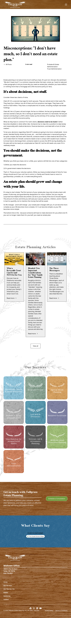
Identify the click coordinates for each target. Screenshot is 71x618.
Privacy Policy (49, 610)
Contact (6, 599)
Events (6, 592)
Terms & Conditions (61, 610)
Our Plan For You (9, 589)
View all (35, 346)
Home (5, 582)
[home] (15, 4)
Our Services (8, 585)
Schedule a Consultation (56, 499)
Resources (7, 596)
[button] (65, 4)
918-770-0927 (8, 573)
